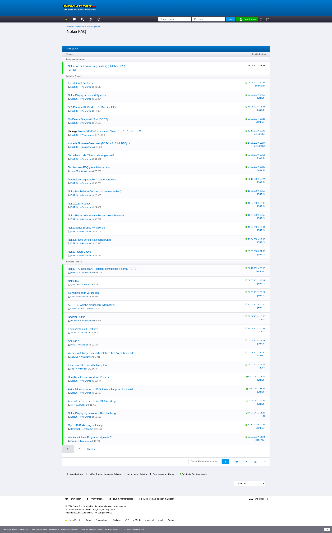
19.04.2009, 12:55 (256, 215)
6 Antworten (83, 297)
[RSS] (255, 462)
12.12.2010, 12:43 (256, 425)
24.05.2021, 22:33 (256, 83)
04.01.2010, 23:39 (256, 167)
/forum (88, 520)
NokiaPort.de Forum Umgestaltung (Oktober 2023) (96, 66)
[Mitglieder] (90, 19)
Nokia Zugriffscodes (79, 203)
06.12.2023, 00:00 (256, 268)
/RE (127, 520)
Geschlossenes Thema (163, 474)
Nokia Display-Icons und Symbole (87, 95)
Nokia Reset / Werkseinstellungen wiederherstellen (96, 215)
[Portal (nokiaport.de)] (66, 19)
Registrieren (250, 19)
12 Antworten (86, 273)
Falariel (73, 441)
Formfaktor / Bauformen (81, 83)
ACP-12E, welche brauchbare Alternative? (91, 304)
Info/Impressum (73, 513)
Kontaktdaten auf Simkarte (83, 328)
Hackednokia (259, 134)
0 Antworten (85, 99)
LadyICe (74, 357)
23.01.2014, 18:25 (256, 119)
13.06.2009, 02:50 (256, 191)
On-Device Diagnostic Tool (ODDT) (88, 119)
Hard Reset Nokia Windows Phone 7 (88, 377)
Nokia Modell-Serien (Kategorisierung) (89, 239)
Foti (72, 369)
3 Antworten (83, 345)
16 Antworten (86, 147)
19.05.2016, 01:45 (256, 107)
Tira (263, 416)
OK (327, 529)
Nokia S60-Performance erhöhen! (97, 131)
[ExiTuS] (72, 70)
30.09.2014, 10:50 (256, 316)
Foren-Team (75, 499)
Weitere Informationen (135, 529)
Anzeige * (73, 340)
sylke (72, 345)
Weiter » (91, 449)
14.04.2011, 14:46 (256, 401)
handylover (260, 86)
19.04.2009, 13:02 (256, 203)
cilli (71, 405)
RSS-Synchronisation (123, 499)
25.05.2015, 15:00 (256, 304)
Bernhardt (260, 122)
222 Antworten (87, 135)
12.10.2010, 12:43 (256, 131)
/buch (161, 520)
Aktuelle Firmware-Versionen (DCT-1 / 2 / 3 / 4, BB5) (97, 143)
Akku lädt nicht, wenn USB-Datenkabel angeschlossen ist (100, 389)
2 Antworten (85, 123)
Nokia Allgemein (93, 26)
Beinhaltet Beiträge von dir (194, 474)
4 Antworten (81, 369)
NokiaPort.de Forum (75, 26)
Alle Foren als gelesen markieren (158, 499)
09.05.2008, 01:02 (256, 251)
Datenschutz (87, 513)
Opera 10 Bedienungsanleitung (85, 425)
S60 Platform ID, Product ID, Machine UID (92, 107)
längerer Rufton (76, 316)
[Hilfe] (99, 19)
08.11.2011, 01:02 (256, 377)
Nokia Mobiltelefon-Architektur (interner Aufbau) (94, 191)
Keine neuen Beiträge (137, 474)
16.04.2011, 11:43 (256, 389)
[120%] (267, 19)
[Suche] (82, 19)
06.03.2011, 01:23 (256, 413)
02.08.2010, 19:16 (256, 155)
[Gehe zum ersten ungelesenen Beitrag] (247, 83)
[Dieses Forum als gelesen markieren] (246, 462)
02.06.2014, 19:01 (256, 340)
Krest (262, 368)
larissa (262, 320)
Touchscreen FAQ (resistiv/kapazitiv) (89, 167)
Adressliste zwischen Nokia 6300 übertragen (93, 401)
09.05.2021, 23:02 (256, 280)
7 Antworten (85, 87)
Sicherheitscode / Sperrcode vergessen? (91, 155)
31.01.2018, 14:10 (256, 95)
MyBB (88, 509)
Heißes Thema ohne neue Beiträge (105, 474)
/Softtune (117, 520)
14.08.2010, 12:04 (256, 143)
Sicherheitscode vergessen (83, 292)
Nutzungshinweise (103, 513)
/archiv (171, 520)
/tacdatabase (102, 520)
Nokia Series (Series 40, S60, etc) (87, 227)
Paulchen (74, 321)
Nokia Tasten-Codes (79, 251)
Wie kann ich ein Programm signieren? (90, 437)
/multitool (149, 520)
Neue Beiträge (76, 474)
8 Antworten (85, 417)
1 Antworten (85, 285)
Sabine (73, 333)
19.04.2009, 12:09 (256, 239)
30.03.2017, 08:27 (256, 292)
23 (140, 131)
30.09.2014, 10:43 (256, 328)
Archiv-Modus (97, 499)
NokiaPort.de (74, 520)
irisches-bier (76, 309)
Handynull (260, 440)
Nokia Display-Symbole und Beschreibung (92, 413)
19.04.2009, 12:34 (256, 227)
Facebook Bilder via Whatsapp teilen (88, 365)
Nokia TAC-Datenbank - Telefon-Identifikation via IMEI (98, 268)
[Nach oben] (265, 462)
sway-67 (74, 171)
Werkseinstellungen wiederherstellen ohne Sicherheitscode (101, 353)
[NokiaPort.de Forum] (74, 19)
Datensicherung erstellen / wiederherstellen (92, 179)
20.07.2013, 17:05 (256, 365)
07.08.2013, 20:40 (256, 353)
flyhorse (74, 285)
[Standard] (261, 19)
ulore (72, 297)
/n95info (137, 520)
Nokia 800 (73, 280)
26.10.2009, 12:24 (256, 179)
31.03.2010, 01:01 (256, 437)
